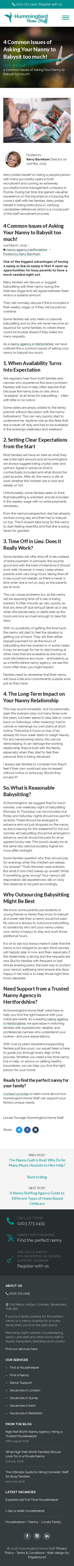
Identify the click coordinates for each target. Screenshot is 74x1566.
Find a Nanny (19, 1375)
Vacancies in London (25, 1390)
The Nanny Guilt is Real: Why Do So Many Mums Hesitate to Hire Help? (37, 1162)
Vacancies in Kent (22, 1405)
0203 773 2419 (26, 4)
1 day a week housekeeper (25, 1511)
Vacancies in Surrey (24, 1398)
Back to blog (37, 1177)
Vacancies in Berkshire (26, 1413)
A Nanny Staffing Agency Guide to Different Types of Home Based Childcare (37, 1198)
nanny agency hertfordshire (27, 250)
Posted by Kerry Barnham (21, 254)
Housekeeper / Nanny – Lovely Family (33, 1522)
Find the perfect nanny (39, 1240)
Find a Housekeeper (24, 1367)
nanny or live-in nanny (23, 266)
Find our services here (21, 1349)
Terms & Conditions (30, 1553)
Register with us (50, 4)
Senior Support (21, 1383)
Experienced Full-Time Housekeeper (32, 1500)
